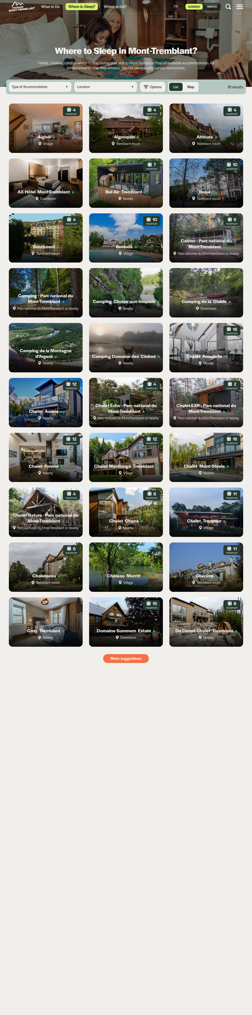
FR (176, 6)
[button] (240, 6)
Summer (194, 7)
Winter (212, 7)
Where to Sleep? (81, 6)
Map (190, 86)
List (175, 86)
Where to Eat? (115, 6)
